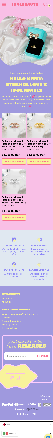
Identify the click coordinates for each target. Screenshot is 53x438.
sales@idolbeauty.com (27, 314)
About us (6, 302)
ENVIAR (42, 356)
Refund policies (9, 328)
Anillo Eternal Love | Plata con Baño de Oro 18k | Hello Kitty (39, 144)
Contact (6, 317)
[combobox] (26, 424)
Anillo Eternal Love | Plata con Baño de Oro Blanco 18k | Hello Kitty (14, 200)
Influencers (7, 298)
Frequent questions (11, 321)
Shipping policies (10, 324)
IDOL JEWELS (9, 149)
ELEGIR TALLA (14, 161)
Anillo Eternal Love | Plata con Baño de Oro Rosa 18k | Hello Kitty (14, 144)
